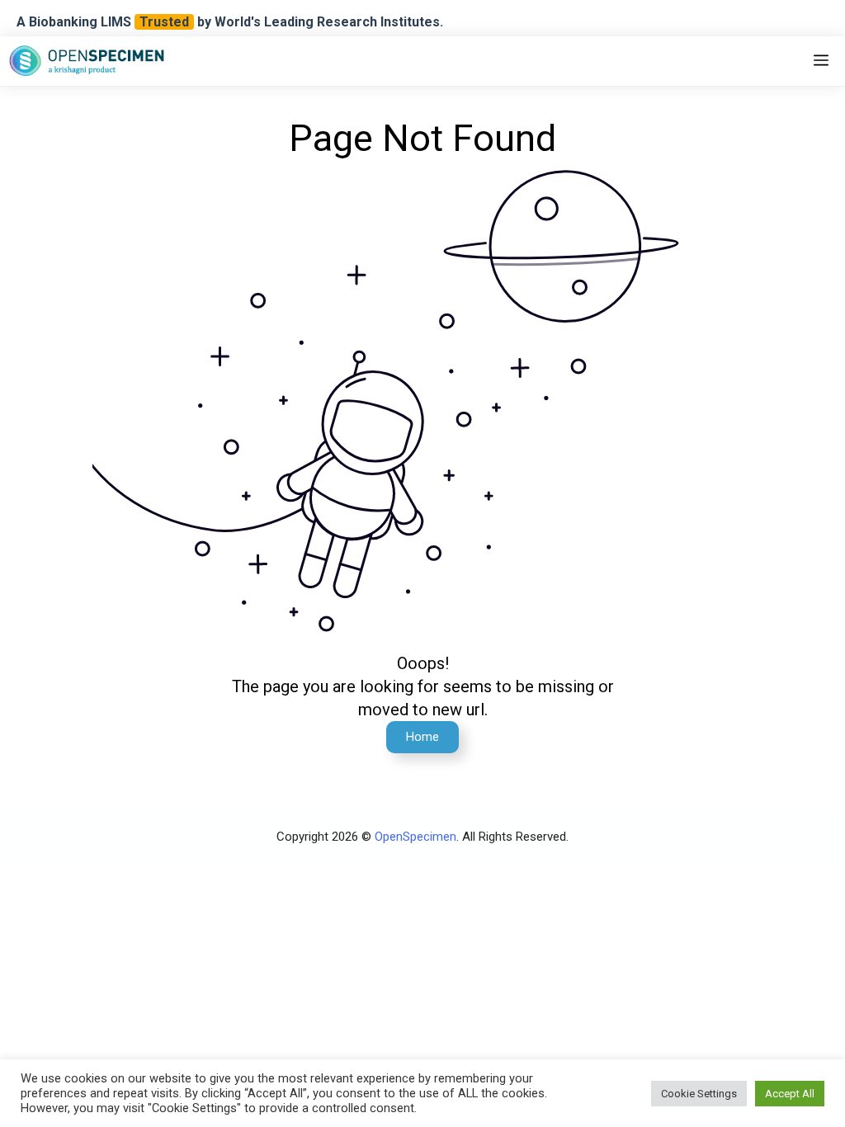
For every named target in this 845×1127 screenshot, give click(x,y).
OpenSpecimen (415, 836)
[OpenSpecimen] (86, 61)
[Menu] (821, 61)
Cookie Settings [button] (699, 1093)
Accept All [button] (789, 1093)
